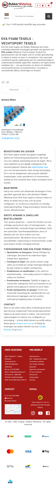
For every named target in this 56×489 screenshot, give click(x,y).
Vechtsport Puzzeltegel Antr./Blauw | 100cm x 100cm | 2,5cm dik (12, 132)
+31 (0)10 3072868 (12, 396)
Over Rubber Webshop (36, 364)
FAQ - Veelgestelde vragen (38, 359)
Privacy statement (35, 372)
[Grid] (3, 82)
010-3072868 (15, 369)
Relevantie (14, 89)
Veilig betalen (34, 377)
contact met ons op (25, 323)
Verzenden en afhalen (36, 361)
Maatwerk (32, 367)
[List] (7, 82)
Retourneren (33, 375)
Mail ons (10, 398)
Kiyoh (19, 329)
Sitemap (32, 380)
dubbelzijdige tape (40, 167)
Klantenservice (34, 356)
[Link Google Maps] (13, 408)
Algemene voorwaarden (37, 369)
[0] (48, 5)
